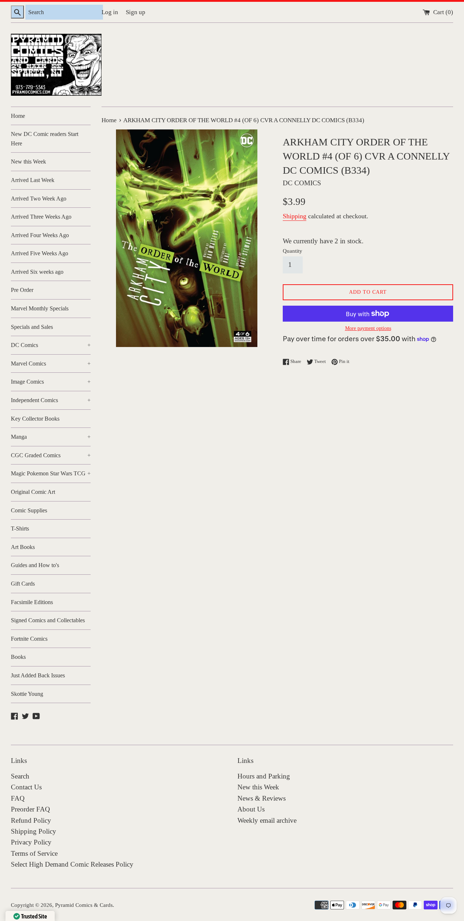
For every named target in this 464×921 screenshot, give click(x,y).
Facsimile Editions (32, 602)
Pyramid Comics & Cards (84, 905)
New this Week (28, 161)
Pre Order (22, 290)
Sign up (135, 12)
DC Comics (51, 345)
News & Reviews (261, 798)
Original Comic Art (33, 492)
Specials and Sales (32, 327)
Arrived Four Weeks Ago (40, 235)
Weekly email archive (267, 820)
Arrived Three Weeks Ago (41, 217)
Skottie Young (27, 694)
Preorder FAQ (30, 809)
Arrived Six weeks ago (37, 272)
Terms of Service (34, 853)
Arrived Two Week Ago (38, 198)
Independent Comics (51, 400)
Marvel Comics (51, 363)
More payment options (368, 328)
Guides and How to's (35, 565)
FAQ (18, 798)
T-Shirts (20, 528)
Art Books (23, 547)
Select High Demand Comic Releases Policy (72, 864)
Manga (51, 437)
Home (18, 116)
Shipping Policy (33, 831)
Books (18, 657)
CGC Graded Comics (51, 455)
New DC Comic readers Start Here (44, 138)
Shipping (294, 216)
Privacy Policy (31, 842)
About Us (251, 809)
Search (20, 776)
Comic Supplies (29, 510)
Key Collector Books (35, 419)
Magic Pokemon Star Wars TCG (51, 473)
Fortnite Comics (29, 639)
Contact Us (26, 787)
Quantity (292, 251)
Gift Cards (23, 584)
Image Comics (51, 382)
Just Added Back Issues (38, 675)
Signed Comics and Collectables (48, 620)
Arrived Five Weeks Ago (39, 253)
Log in (110, 12)
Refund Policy (31, 820)
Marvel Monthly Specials (40, 308)
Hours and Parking (263, 776)
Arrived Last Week (32, 180)
